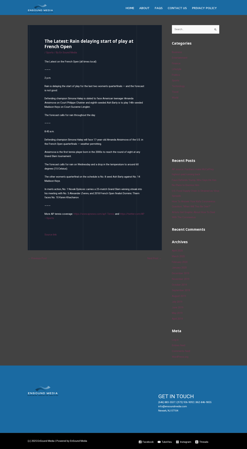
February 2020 (180, 262)
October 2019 (179, 284)
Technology (178, 86)
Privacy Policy (204, 8)
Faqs (159, 8)
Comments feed (181, 351)
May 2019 (177, 313)
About (144, 8)
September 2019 (181, 290)
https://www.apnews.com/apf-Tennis (94, 213)
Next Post (154, 258)
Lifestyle (176, 69)
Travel (175, 91)
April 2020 (177, 250)
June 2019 (177, 307)
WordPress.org (180, 356)
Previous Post (37, 258)
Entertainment (179, 57)
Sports (50, 52)
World (175, 97)
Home (130, 8)
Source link (51, 234)
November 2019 (180, 279)
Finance (176, 63)
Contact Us (177, 8)
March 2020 (178, 256)
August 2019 (179, 296)
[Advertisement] (197, 128)
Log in (175, 339)
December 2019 (180, 273)
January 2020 (179, 267)
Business (177, 52)
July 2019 (177, 301)
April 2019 (177, 318)
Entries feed (178, 345)
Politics (176, 74)
